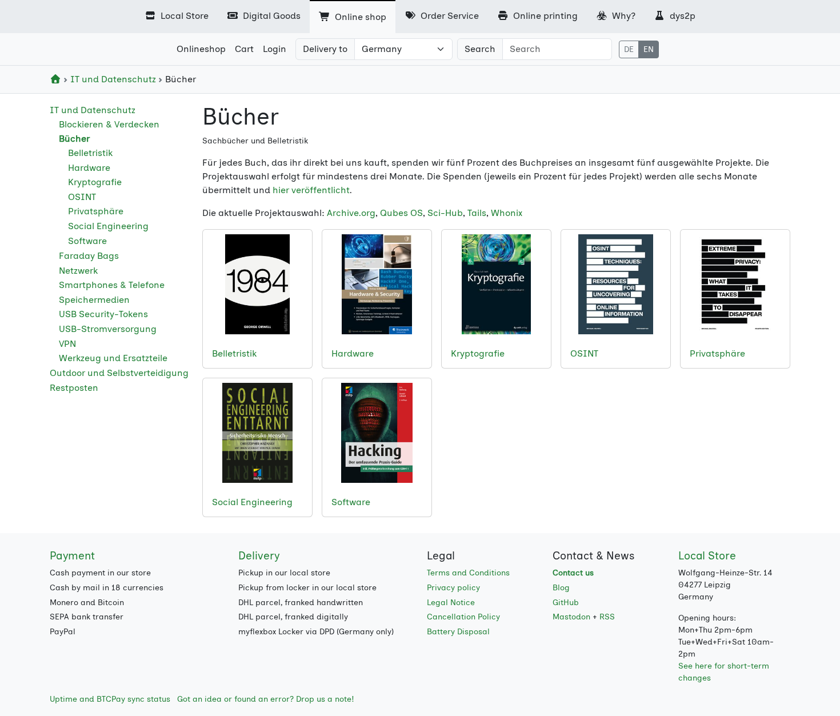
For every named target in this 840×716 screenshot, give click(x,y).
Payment (72, 555)
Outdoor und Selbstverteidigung (119, 372)
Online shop (359, 16)
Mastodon (571, 617)
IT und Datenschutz (113, 79)
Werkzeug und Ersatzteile (113, 358)
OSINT (82, 196)
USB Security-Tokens (103, 314)
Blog (561, 588)
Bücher (74, 138)
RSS (607, 617)
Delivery (258, 555)
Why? (622, 15)
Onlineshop (201, 48)
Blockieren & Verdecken (109, 124)
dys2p (681, 15)
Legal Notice (451, 602)
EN (648, 49)
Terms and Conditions (468, 573)
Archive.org (351, 212)
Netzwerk (78, 270)
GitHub (566, 602)
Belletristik (90, 152)
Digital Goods (271, 15)
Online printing (544, 15)
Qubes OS (401, 212)
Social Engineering (108, 226)
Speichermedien (94, 299)
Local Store (183, 15)
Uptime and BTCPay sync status (110, 699)
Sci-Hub (445, 212)
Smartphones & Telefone (112, 284)
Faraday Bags (89, 255)
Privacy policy (453, 588)
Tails (476, 212)
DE (629, 49)
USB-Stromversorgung (108, 328)
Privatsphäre (95, 211)
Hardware (89, 167)
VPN (67, 343)
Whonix (506, 212)
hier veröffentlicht (311, 190)
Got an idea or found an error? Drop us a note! (265, 699)
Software (87, 240)
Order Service (448, 15)
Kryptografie (95, 182)
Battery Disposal (458, 632)
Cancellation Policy (463, 617)
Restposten (74, 387)
